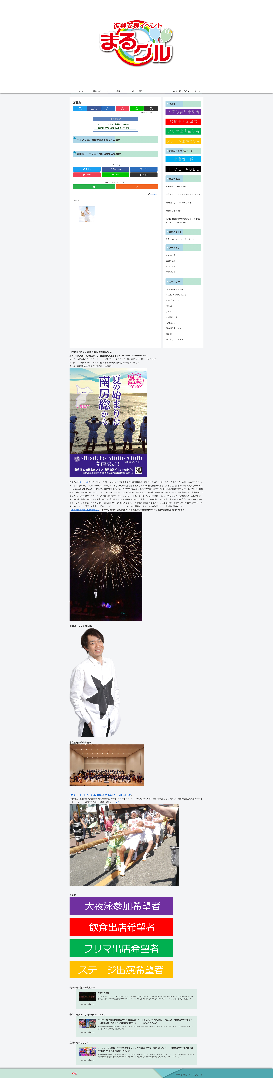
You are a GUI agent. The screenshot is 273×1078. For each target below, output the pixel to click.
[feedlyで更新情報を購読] (94, 186)
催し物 (169, 306)
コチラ (116, 802)
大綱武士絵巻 (171, 317)
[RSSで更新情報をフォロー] (137, 186)
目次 (112, 119)
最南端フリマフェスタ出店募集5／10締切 (113, 128)
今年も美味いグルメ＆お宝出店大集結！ (183, 194)
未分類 (169, 334)
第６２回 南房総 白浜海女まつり (85, 510)
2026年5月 (170, 261)
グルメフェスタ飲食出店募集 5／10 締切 (113, 124)
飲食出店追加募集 (173, 211)
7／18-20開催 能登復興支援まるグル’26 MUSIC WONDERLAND (183, 220)
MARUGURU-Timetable (176, 186)
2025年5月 (170, 266)
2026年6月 (170, 255)
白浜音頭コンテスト (174, 339)
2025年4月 (170, 272)
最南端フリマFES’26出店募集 (178, 203)
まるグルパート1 (173, 300)
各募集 (169, 312)
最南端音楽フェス (173, 328)
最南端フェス (171, 323)
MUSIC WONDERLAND (176, 295)
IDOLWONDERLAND (175, 289)
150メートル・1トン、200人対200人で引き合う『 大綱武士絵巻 (100, 795)
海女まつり (84, 482)
